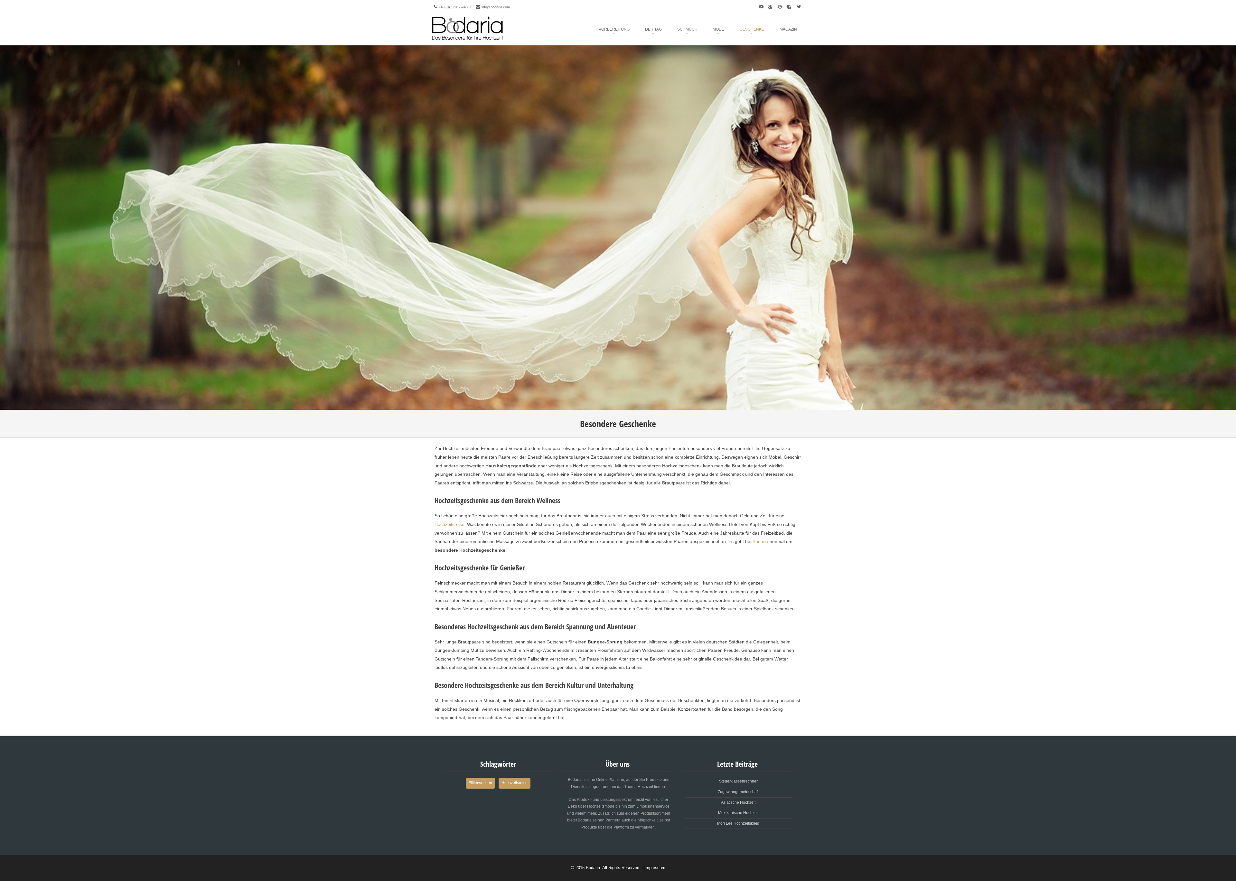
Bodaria (760, 541)
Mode (718, 29)
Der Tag (653, 29)
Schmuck (687, 29)
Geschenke (752, 29)
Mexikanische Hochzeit (738, 813)
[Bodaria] (467, 27)
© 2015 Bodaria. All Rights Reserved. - (607, 867)
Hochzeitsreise (449, 524)
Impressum (654, 867)
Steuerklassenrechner (738, 781)
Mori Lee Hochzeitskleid (738, 823)
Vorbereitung (614, 29)
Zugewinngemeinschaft (738, 792)
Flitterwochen (480, 783)
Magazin (788, 29)
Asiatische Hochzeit (738, 802)
